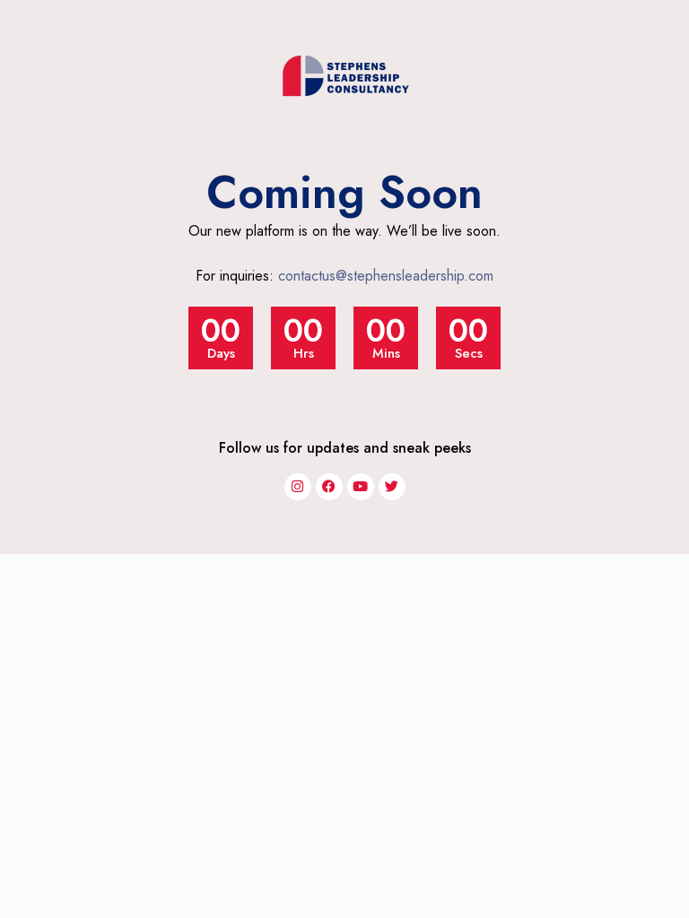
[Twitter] (392, 486)
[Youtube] (360, 486)
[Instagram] (297, 486)
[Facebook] (329, 486)
